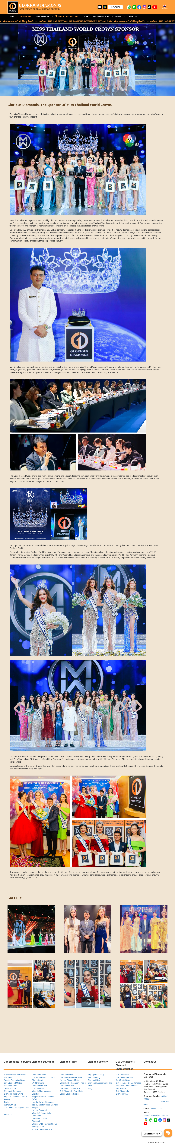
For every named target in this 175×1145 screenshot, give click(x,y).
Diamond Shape (39, 1074)
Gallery (7, 1102)
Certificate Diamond (124, 1080)
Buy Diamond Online (13, 1082)
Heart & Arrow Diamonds (42, 1102)
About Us (8, 1114)
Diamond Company (12, 1091)
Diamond (36, 1121)
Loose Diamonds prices (70, 1093)
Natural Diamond (39, 1110)
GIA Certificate (122, 1074)
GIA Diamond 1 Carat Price (72, 1091)
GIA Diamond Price (124, 1077)
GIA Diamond (38, 1088)
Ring (90, 1088)
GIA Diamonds (122, 1091)
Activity (7, 1099)
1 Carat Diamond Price (42, 1129)
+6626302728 (156, 1108)
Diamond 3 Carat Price (70, 1088)
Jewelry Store (10, 1088)
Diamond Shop (10, 1085)
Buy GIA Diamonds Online (15, 1096)
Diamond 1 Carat (39, 1118)
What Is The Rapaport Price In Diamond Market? (73, 1084)
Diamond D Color (39, 1085)
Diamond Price (66, 1074)
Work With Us (10, 1104)
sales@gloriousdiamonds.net (156, 1115)
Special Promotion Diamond (16, 1080)
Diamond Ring (94, 1080)
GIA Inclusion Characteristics (128, 1082)
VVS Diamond (38, 1082)
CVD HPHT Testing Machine (16, 1107)
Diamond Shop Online (13, 1093)
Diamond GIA (122, 1093)
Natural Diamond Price (70, 1080)
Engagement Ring (96, 1074)
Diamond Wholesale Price (71, 1077)
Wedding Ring (94, 1077)
